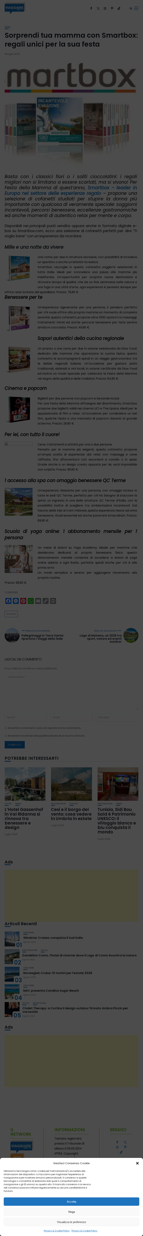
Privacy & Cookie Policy (57, 1230)
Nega (71, 1211)
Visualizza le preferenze (71, 1222)
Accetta (71, 1201)
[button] (137, 1163)
